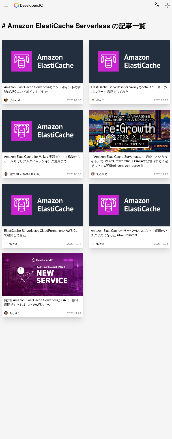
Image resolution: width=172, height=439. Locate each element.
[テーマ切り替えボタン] (167, 5)
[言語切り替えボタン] (156, 4)
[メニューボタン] (6, 5)
